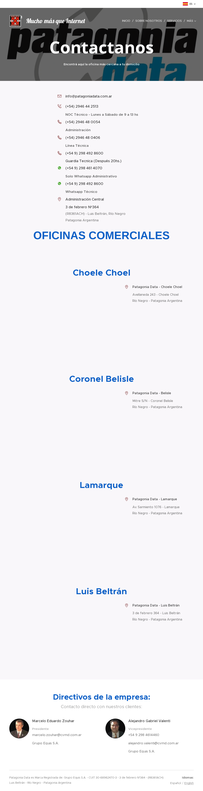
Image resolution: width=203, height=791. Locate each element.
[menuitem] (127, 21)
